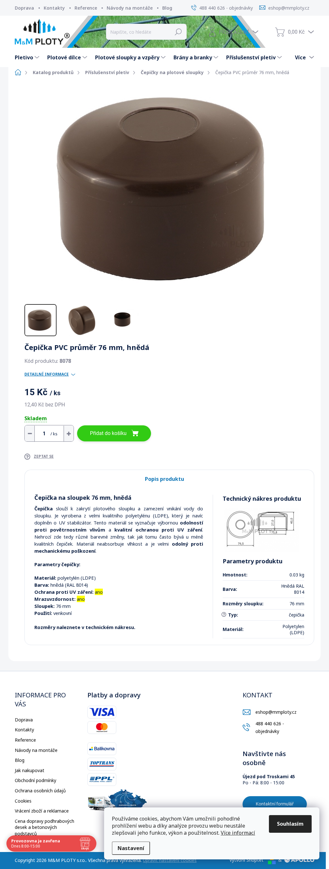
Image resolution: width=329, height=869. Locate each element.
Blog (167, 8)
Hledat (178, 31)
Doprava (24, 8)
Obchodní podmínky (35, 780)
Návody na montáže (130, 8)
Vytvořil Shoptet (246, 860)
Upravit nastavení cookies (170, 860)
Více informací (238, 832)
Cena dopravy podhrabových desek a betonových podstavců (44, 827)
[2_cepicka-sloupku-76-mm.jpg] (261, 530)
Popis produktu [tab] (164, 478)
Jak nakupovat (29, 770)
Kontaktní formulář (275, 803)
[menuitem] (28, 57)
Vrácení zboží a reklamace (42, 811)
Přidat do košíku (108, 433)
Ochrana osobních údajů (40, 791)
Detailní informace (46, 374)
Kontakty (54, 8)
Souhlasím (290, 823)
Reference (86, 8)
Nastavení (131, 848)
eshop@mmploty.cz (276, 712)
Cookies (23, 801)
